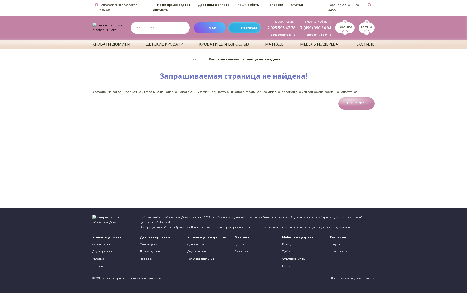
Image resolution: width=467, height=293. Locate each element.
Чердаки (98, 266)
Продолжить (356, 103)
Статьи (297, 5)
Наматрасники (340, 251)
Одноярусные (102, 244)
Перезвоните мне (282, 34)
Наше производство (173, 5)
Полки (286, 266)
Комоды (287, 244)
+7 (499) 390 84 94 (314, 28)
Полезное (275, 5)
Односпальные (197, 244)
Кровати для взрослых (224, 44)
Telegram (248, 28)
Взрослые (241, 251)
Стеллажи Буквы (293, 259)
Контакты (160, 10)
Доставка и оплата (213, 5)
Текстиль (364, 44)
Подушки (336, 244)
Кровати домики (111, 44)
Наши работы (248, 5)
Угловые (98, 259)
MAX (212, 28)
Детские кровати (165, 44)
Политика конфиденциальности (353, 278)
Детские (240, 244)
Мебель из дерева (319, 44)
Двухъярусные (102, 251)
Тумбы (286, 251)
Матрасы (275, 44)
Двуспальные (196, 251)
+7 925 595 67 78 (280, 28)
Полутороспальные (201, 259)
